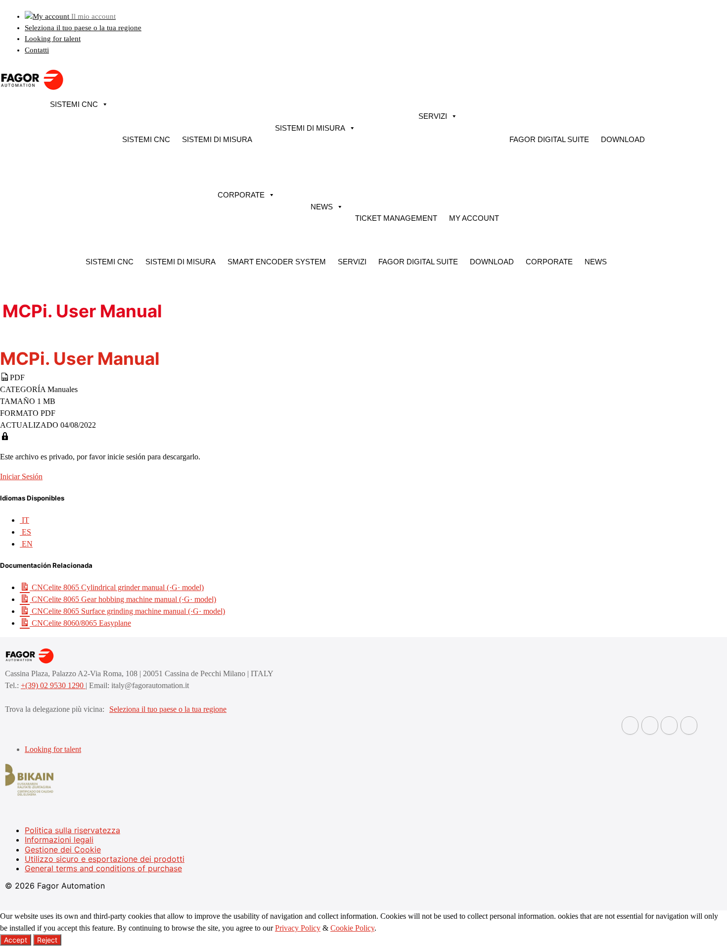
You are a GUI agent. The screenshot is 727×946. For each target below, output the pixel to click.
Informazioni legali (59, 840)
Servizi (432, 116)
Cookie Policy (352, 928)
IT (24, 520)
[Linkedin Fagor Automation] (649, 725)
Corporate (241, 195)
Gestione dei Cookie (63, 849)
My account (474, 218)
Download (623, 139)
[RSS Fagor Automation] (689, 725)
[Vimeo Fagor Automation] (669, 725)
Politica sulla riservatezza (72, 830)
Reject (47, 940)
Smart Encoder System (276, 261)
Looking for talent (53, 39)
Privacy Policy (297, 928)
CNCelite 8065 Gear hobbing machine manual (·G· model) (123, 599)
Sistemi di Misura (217, 139)
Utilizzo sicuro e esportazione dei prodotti (104, 859)
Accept (15, 940)
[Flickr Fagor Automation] (630, 725)
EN (26, 544)
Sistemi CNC (74, 104)
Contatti (37, 50)
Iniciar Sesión (21, 476)
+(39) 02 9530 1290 (53, 685)
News (322, 206)
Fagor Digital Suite (549, 139)
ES (25, 532)
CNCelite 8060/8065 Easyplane (80, 623)
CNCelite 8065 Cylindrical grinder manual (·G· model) (117, 587)
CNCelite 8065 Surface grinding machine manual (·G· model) (127, 611)
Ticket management (396, 218)
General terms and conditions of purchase (103, 868)
